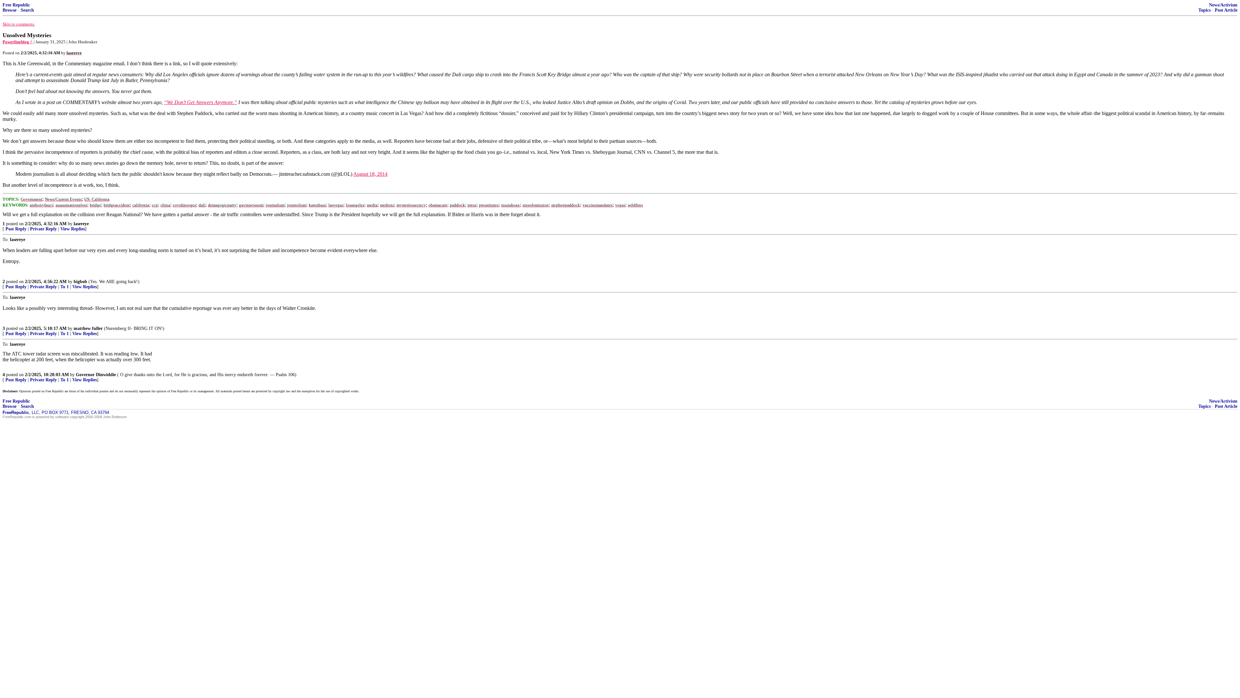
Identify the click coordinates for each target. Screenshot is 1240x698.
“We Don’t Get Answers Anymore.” (200, 102)
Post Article (1226, 10)
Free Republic (16, 5)
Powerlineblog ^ (18, 41)
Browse (9, 10)
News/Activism (1223, 5)
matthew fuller (88, 328)
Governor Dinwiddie (96, 374)
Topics (1204, 10)
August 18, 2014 (370, 174)
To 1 (64, 286)
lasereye (81, 223)
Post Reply (15, 229)
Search (27, 10)
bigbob (80, 281)
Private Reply (43, 229)
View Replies (72, 229)
